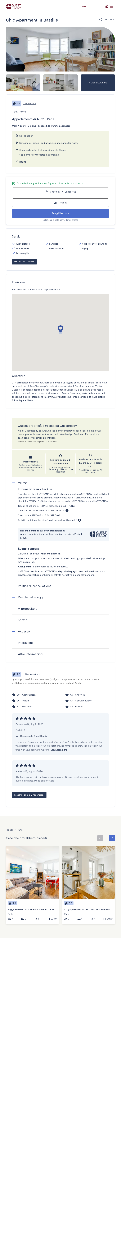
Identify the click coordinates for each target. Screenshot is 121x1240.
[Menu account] (109, 6)
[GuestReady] (13, 6)
